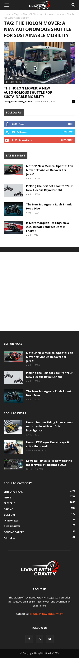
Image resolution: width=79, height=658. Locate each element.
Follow (67, 132)
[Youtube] (50, 639)
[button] (6, 5)
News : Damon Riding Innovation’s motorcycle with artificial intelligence (49, 426)
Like (70, 123)
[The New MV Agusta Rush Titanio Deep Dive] (13, 209)
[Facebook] (29, 639)
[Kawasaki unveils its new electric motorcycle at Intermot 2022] (13, 464)
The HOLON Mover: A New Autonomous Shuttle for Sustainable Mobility (28, 92)
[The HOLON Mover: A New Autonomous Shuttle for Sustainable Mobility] (39, 63)
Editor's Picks (13, 81)
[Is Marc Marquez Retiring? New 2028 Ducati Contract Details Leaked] (13, 227)
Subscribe (66, 140)
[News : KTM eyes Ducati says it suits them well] (13, 447)
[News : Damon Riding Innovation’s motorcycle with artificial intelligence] (13, 427)
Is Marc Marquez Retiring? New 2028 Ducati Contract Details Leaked (47, 227)
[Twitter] (39, 639)
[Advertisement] (39, 291)
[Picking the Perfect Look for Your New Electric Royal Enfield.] (13, 190)
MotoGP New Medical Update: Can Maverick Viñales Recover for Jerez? (49, 170)
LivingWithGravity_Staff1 (18, 101)
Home (7, 14)
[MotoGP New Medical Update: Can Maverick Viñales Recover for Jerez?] (13, 169)
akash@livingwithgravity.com (46, 613)
